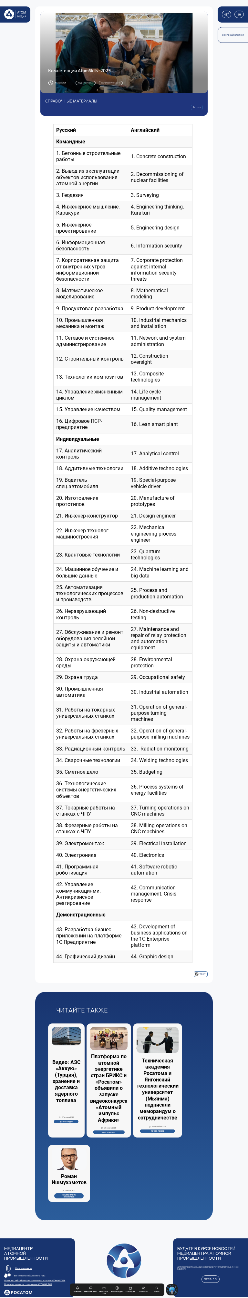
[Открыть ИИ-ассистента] (172, 1289)
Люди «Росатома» (85, 83)
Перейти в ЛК (210, 1279)
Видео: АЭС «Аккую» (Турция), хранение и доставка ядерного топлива (66, 1081)
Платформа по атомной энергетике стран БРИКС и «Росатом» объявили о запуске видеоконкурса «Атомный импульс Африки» (109, 1088)
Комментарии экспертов (69, 1196)
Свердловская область (110, 83)
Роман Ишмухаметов (69, 1179)
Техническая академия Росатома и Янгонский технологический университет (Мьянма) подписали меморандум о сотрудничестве (158, 1089)
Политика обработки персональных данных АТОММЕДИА (34, 1280)
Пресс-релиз (108, 1132)
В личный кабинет (233, 35)
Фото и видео (66, 1122)
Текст (202, 974)
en (239, 14)
